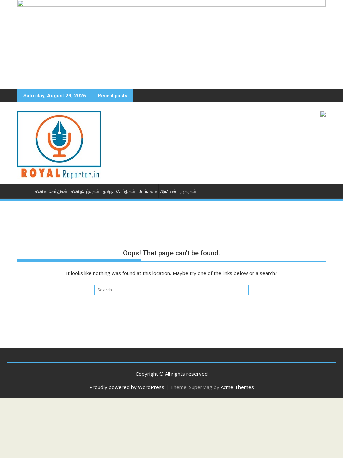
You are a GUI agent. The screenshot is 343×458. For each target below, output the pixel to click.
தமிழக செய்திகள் (119, 191)
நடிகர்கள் (188, 191)
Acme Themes (237, 387)
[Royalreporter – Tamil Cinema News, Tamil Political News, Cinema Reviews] (171, 4)
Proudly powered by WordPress (126, 387)
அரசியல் (168, 191)
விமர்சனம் (148, 191)
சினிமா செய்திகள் (51, 191)
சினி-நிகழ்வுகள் (85, 191)
